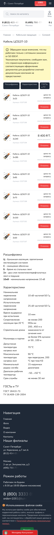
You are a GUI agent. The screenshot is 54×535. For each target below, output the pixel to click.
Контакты (8, 436)
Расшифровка (11, 84)
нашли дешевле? (44, 101)
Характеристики (29, 84)
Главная (7, 419)
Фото (6, 423)
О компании (9, 432)
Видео (6, 427)
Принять (27, 530)
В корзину (44, 107)
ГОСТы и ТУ (44, 85)
